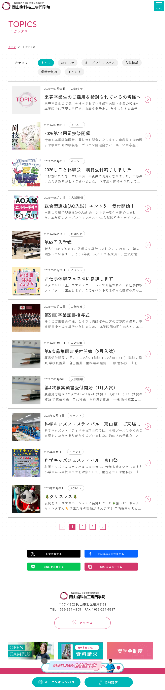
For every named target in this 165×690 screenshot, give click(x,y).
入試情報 (132, 62)
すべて (46, 62)
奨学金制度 (49, 71)
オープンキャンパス (100, 62)
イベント (74, 71)
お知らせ (67, 62)
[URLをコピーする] (111, 567)
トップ (12, 46)
